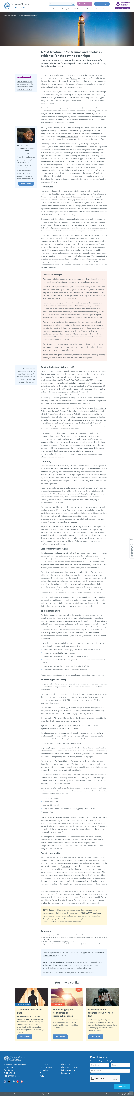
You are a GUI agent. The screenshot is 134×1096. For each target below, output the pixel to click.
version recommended (88, 199)
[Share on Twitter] (132, 550)
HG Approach (79, 9)
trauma (74, 78)
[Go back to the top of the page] (131, 1093)
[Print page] (132, 542)
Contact (106, 9)
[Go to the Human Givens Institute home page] (16, 6)
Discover (90, 9)
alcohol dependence (60, 453)
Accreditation (45, 1070)
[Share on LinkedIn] (132, 553)
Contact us (44, 1064)
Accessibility (40, 1094)
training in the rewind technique (85, 411)
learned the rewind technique (87, 133)
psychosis (66, 866)
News (98, 9)
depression (82, 453)
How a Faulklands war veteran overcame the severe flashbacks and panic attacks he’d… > (25, 85)
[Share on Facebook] (132, 547)
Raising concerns (68, 1070)
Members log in (102, 4)
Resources (65, 1073)
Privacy (32, 1094)
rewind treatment (60, 110)
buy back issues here (86, 972)
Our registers (66, 9)
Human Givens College (69, 136)
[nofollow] (122, 5)
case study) (90, 107)
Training (43, 1076)
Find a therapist (46, 1067)
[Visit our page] (5, 1081)
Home (5, 15)
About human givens (69, 1067)
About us (55, 9)
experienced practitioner (92, 279)
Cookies (48, 1094)
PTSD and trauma (20, 15)
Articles (11, 15)
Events (42, 1073)
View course (26, 183)
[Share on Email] (132, 556)
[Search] (72, 3)
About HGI (65, 1064)
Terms (26, 1094)
